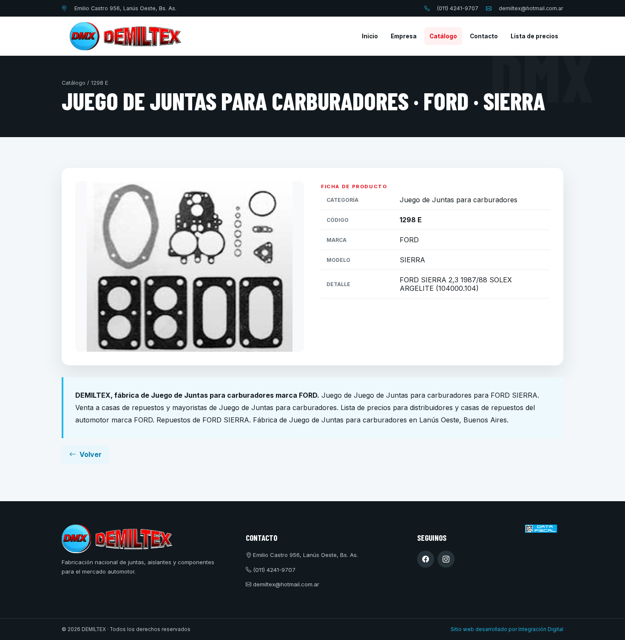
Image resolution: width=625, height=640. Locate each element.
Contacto (484, 36)
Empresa (404, 36)
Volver (91, 454)
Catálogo (443, 36)
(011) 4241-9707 (457, 8)
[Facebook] (425, 559)
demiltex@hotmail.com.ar (531, 8)
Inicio (370, 36)
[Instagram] (446, 559)
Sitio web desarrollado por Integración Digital (507, 629)
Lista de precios (534, 36)
